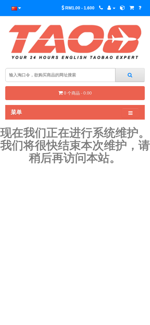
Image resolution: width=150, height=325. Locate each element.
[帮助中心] (139, 8)
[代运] (122, 8)
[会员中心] (111, 8)
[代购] (131, 8)
